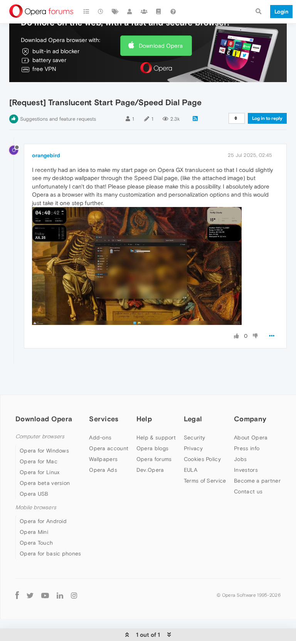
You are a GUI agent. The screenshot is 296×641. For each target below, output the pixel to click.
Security (194, 437)
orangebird (46, 155)
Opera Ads (103, 470)
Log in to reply (267, 118)
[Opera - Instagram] (74, 595)
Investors (246, 470)
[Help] (173, 11)
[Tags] (115, 11)
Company (250, 419)
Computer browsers (39, 436)
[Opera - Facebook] (17, 595)
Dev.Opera (150, 470)
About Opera (250, 437)
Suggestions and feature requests (58, 119)
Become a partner (257, 481)
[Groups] (144, 11)
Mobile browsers (35, 507)
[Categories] (86, 11)
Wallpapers (103, 459)
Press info (246, 448)
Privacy (193, 448)
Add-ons (100, 437)
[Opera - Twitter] (30, 595)
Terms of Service (205, 481)
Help (144, 419)
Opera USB (34, 494)
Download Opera (161, 45)
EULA (190, 470)
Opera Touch (36, 543)
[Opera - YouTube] (45, 595)
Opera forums (154, 459)
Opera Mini (34, 532)
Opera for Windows (44, 451)
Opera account (108, 448)
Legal (193, 419)
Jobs (240, 459)
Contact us (248, 491)
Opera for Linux (40, 472)
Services (103, 419)
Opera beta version (45, 483)
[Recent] (101, 11)
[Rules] (158, 11)
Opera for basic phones (50, 553)
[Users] (130, 11)
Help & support (156, 437)
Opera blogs (152, 448)
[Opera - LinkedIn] (60, 595)
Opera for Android (43, 521)
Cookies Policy (202, 459)
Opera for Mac (38, 461)
